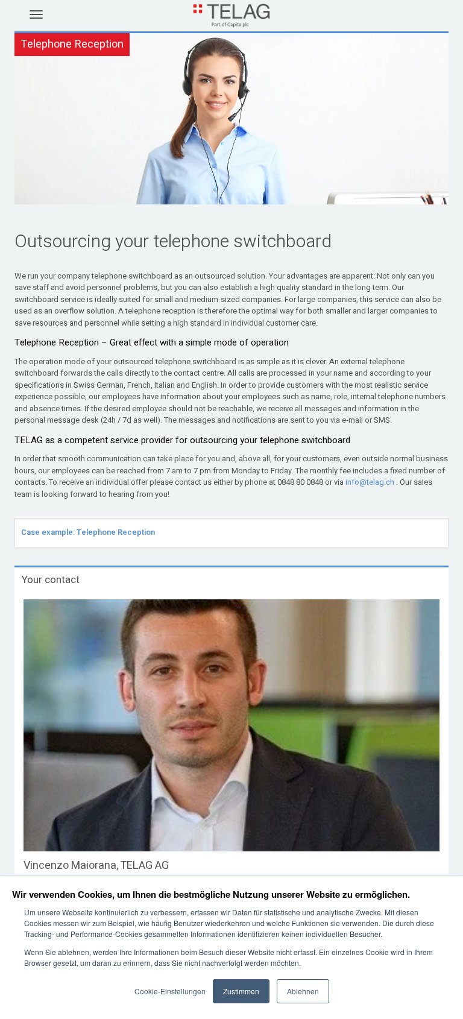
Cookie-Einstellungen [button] (170, 991)
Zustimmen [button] (241, 991)
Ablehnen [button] (303, 991)
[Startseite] (231, 23)
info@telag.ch (369, 482)
